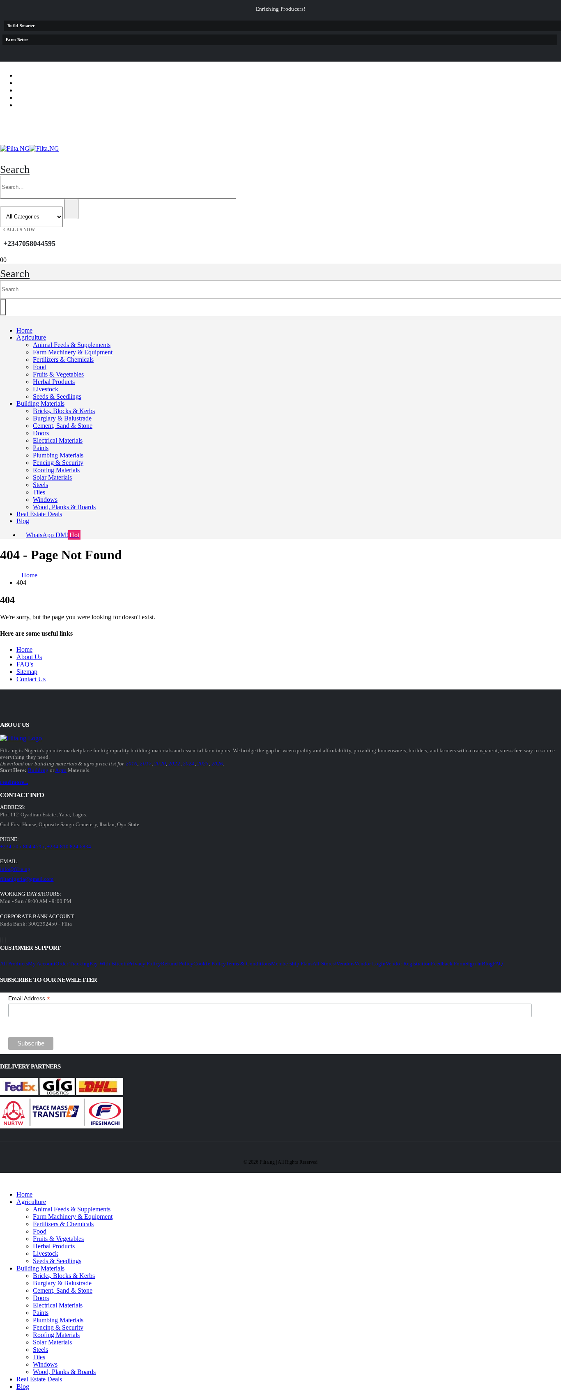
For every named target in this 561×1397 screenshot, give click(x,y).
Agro (61, 770)
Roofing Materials (56, 469)
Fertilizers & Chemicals (63, 359)
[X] (2, 940)
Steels (40, 484)
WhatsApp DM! (52, 534)
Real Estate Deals (39, 513)
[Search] (71, 209)
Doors (41, 433)
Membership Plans (292, 963)
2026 (217, 764)
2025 (203, 764)
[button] (15, 169)
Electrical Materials (58, 440)
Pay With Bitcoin (109, 963)
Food (39, 366)
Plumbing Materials (58, 455)
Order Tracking (72, 963)
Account (39, 82)
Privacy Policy (144, 963)
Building (38, 770)
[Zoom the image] (23, 738)
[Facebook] (0, 940)
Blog (22, 520)
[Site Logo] (29, 148)
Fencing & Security (58, 462)
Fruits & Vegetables (58, 374)
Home (24, 330)
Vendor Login (370, 963)
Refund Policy (177, 963)
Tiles (39, 492)
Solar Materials (52, 477)
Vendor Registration (408, 963)
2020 (160, 764)
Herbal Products (54, 381)
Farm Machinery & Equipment (73, 352)
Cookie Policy (209, 963)
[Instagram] (5, 940)
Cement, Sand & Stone (62, 425)
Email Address (29, 998)
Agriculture (31, 337)
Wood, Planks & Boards (64, 506)
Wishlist (38, 90)
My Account (42, 963)
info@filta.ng (15, 869)
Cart (32, 97)
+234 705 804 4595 (22, 846)
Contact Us (31, 679)
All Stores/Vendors (333, 963)
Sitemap (26, 671)
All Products (14, 963)
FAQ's (24, 664)
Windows (45, 499)
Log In (34, 104)
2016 (132, 764)
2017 (146, 764)
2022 (174, 764)
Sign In (473, 963)
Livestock (45, 389)
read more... (14, 782)
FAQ (498, 963)
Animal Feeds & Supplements (71, 344)
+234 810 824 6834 (69, 846)
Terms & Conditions (248, 963)
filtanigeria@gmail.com (26, 879)
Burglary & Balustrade (62, 418)
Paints (40, 447)
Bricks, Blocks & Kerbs (64, 410)
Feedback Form (448, 963)
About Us (29, 656)
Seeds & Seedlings (57, 396)
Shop (31, 75)
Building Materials (40, 403)
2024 (189, 764)
